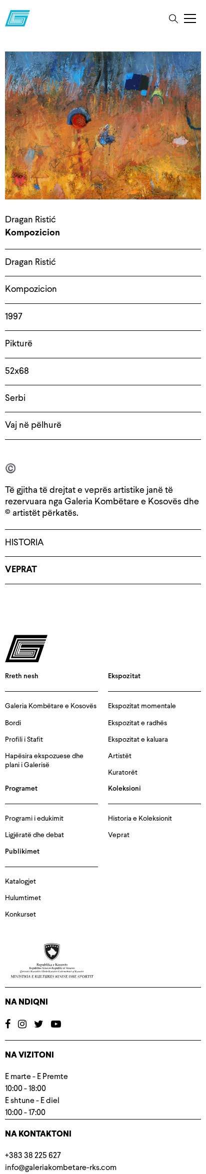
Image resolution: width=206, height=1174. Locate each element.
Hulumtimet (23, 898)
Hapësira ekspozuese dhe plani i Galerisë (44, 761)
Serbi (15, 398)
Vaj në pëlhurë (33, 425)
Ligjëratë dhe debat (34, 835)
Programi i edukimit (34, 818)
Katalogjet (20, 881)
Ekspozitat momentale (142, 706)
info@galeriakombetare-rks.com (60, 1168)
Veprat (21, 570)
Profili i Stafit (24, 739)
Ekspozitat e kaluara (138, 739)
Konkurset (20, 914)
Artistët (120, 756)
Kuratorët (123, 772)
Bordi (13, 723)
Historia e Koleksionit (140, 818)
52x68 (17, 371)
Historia (24, 542)
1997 (13, 316)
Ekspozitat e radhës (137, 723)
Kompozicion (31, 289)
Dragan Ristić (30, 262)
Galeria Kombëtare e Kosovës (50, 706)
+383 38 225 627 (33, 1156)
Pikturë (18, 343)
